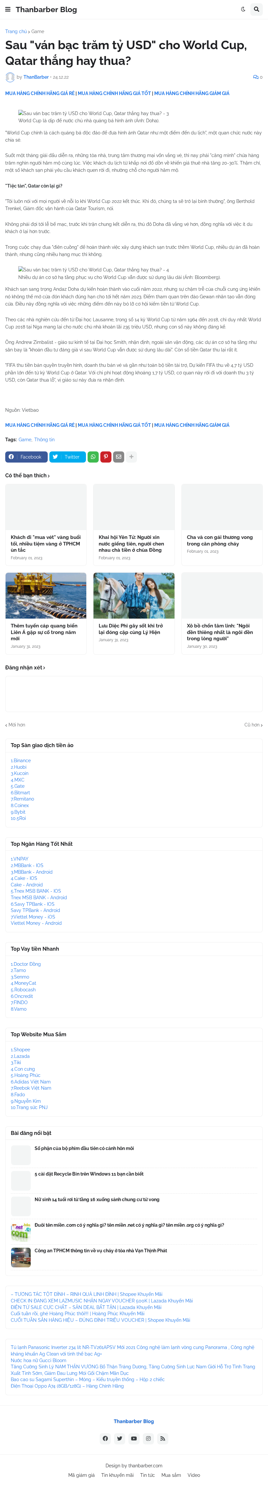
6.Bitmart (20, 792)
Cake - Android (27, 884)
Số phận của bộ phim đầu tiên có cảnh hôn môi (84, 1148)
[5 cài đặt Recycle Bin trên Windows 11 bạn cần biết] (21, 1181)
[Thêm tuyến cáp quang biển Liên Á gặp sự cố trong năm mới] (46, 596)
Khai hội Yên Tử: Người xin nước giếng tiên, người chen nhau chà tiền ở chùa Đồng (131, 543)
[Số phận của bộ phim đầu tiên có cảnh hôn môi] (21, 1155)
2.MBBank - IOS (27, 865)
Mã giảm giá (81, 1475)
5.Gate (18, 786)
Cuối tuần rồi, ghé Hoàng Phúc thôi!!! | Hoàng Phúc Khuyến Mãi (77, 1313)
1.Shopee (20, 1049)
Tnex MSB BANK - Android (39, 897)
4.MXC (18, 780)
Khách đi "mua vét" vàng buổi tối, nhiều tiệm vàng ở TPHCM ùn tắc (46, 543)
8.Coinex (20, 805)
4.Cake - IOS (24, 878)
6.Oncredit (22, 996)
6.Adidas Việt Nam (31, 1081)
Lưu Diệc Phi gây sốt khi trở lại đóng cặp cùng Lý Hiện (131, 629)
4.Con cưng (23, 1069)
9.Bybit (18, 812)
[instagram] (148, 1438)
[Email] (118, 457)
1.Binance (21, 760)
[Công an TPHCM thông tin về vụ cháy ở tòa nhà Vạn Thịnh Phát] (21, 1257)
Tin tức (147, 1475)
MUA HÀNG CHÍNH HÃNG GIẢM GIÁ (191, 93)
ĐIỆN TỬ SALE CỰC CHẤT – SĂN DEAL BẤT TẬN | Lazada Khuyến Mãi (86, 1307)
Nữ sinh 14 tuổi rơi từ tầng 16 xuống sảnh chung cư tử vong (97, 1199)
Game (37, 31)
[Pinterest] (105, 457)
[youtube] (134, 1438)
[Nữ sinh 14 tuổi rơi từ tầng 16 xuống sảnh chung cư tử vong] (21, 1206)
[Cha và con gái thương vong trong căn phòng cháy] (222, 507)
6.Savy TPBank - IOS (33, 904)
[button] (8, 9)
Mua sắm (171, 1475)
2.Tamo (18, 970)
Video (194, 1475)
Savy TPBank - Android (35, 910)
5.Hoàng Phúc (26, 1075)
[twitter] (119, 1438)
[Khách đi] (46, 507)
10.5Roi (18, 818)
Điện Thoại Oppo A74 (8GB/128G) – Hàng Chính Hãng (67, 1386)
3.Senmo (20, 977)
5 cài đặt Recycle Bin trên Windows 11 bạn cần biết (89, 1174)
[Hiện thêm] (131, 457)
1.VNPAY (19, 859)
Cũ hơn (252, 724)
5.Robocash (23, 989)
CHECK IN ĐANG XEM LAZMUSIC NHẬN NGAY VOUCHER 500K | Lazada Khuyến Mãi (102, 1300)
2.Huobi (18, 767)
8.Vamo (18, 1009)
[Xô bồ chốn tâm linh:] (222, 596)
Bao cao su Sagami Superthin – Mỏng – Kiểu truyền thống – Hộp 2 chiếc (88, 1379)
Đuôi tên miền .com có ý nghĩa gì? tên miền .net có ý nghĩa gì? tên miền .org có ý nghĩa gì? (129, 1225)
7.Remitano (22, 799)
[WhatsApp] (93, 457)
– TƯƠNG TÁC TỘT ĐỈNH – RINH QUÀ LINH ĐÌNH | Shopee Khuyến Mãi (86, 1294)
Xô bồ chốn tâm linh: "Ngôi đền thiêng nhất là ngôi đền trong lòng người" (220, 632)
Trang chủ (16, 31)
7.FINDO (19, 1002)
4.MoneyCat (23, 983)
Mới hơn (16, 724)
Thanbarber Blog (46, 9)
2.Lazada (20, 1056)
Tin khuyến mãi (117, 1475)
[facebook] (105, 1438)
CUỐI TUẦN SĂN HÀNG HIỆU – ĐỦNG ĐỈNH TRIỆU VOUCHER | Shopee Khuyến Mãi (100, 1320)
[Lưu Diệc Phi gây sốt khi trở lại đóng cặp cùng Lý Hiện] (133, 596)
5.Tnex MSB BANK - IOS (36, 891)
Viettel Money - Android (36, 923)
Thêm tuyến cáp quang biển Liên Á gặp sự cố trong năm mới (44, 632)
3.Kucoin (19, 773)
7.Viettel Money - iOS (33, 917)
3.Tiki (16, 1062)
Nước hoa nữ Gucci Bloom (38, 1360)
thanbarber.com (145, 1465)
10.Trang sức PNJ (29, 1107)
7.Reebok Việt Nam (31, 1088)
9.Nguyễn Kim (26, 1101)
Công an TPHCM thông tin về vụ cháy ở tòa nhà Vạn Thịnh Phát (101, 1250)
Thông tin (44, 439)
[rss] (162, 1438)
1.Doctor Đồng (26, 964)
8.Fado (18, 1094)
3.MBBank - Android (32, 872)
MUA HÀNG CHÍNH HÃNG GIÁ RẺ (40, 93)
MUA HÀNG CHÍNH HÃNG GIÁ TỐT (114, 93)
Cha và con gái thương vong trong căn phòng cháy (220, 540)
